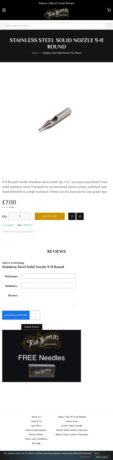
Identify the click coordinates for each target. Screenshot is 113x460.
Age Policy (36, 425)
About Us (36, 417)
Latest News (71, 421)
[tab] (56, 252)
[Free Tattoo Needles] (41, 356)
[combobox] (56, 25)
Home (35, 53)
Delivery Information (36, 430)
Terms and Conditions (36, 439)
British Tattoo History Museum (72, 430)
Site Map (36, 443)
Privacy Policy (36, 434)
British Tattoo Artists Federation (71, 434)
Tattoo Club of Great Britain (72, 417)
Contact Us (36, 421)
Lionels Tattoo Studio (72, 425)
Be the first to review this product (18, 231)
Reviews (56, 251)
